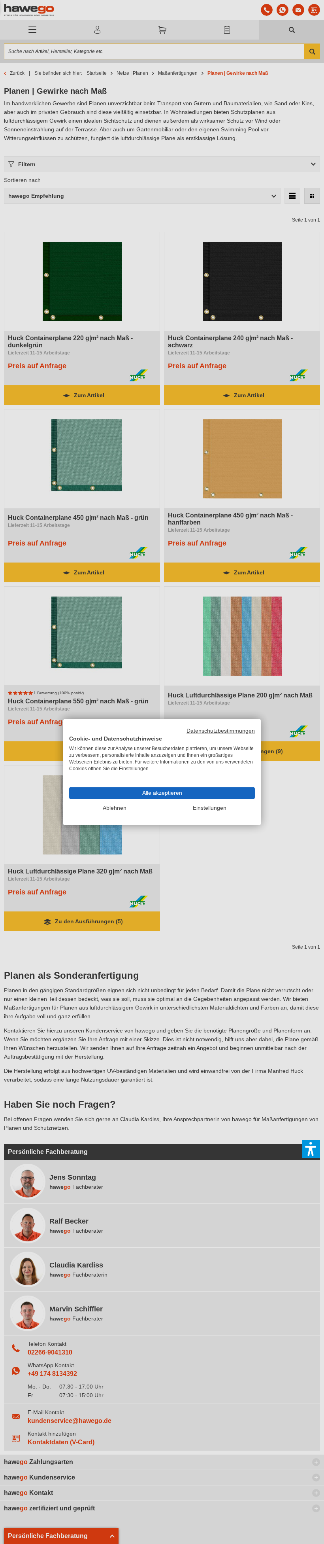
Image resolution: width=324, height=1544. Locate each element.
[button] (311, 1149)
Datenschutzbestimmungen (220, 730)
